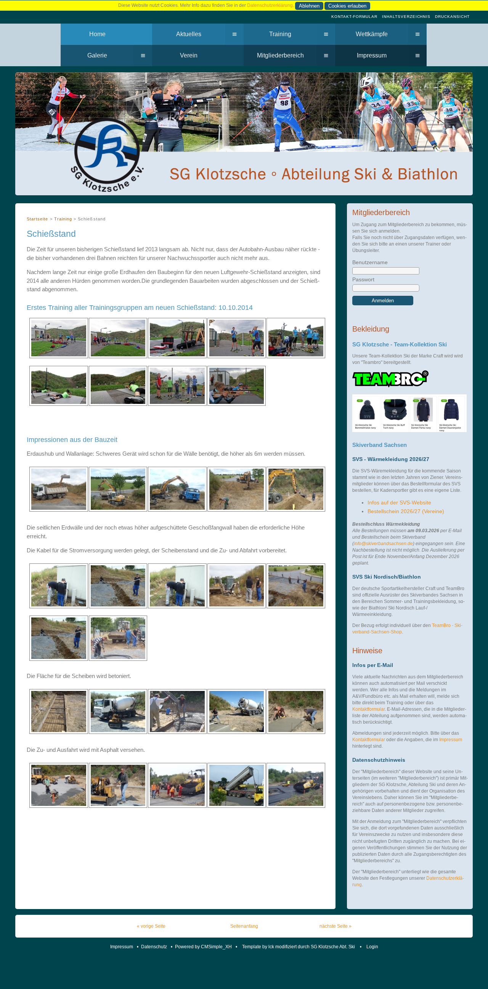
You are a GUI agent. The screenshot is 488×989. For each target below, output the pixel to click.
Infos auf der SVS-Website (399, 503)
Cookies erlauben (347, 6)
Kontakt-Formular (354, 16)
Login (372, 946)
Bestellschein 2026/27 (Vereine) (406, 511)
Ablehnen (309, 6)
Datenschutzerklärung (270, 5)
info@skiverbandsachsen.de (383, 543)
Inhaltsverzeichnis (406, 16)
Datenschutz (154, 946)
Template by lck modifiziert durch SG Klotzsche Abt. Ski (299, 946)
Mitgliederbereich (280, 55)
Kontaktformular (368, 709)
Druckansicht (452, 16)
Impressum (372, 55)
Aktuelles (188, 34)
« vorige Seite (151, 926)
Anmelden (383, 300)
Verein (188, 55)
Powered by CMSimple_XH (203, 946)
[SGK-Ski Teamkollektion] (390, 386)
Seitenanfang (244, 926)
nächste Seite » (335, 926)
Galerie (97, 55)
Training (280, 34)
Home (97, 34)
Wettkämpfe (372, 34)
